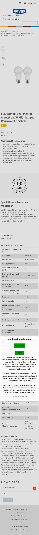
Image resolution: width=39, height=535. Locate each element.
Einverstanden (19, 345)
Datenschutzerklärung (19, 396)
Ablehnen (19, 352)
